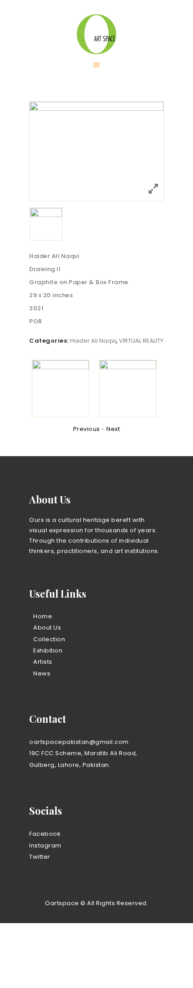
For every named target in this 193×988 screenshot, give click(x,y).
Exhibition (47, 650)
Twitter (39, 856)
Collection (49, 639)
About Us (47, 627)
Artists (43, 661)
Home (42, 616)
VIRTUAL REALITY (141, 340)
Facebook (45, 833)
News (41, 673)
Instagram (45, 845)
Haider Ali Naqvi (93, 340)
